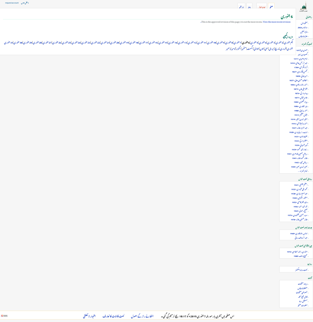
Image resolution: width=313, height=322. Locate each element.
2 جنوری (279, 42)
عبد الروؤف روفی (301, 237)
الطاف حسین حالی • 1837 (298, 80)
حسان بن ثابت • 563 (300, 49)
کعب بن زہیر (302, 54)
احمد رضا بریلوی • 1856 (299, 84)
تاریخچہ (241, 6)
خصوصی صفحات (301, 292)
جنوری (290, 48)
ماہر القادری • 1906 (300, 105)
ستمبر (243, 48)
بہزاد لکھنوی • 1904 (300, 101)
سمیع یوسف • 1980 (300, 255)
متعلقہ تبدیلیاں (302, 287)
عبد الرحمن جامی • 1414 (298, 62)
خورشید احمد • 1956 (300, 206)
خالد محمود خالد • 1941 (299, 157)
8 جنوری (229, 42)
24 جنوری (76, 42)
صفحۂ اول (304, 22)
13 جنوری (182, 42)
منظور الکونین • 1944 (299, 197)
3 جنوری (271, 42)
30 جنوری (17, 42)
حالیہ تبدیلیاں (303, 35)
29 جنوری (27, 42)
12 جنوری (192, 42)
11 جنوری (201, 42)
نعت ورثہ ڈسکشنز (301, 269)
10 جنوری (211, 42)
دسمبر (228, 48)
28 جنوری (37, 42)
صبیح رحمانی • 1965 (300, 210)
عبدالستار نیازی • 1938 (299, 193)
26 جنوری (56, 42)
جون (261, 48)
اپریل (271, 48)
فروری (283, 48)
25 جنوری (66, 42)
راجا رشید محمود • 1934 (299, 149)
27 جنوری (46, 42)
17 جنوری (143, 42)
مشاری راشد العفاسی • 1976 (297, 251)
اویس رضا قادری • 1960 (298, 233)
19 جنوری (124, 42)
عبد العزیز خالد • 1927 (299, 127)
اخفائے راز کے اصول (142, 315)
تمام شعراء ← (302, 170)
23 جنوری (85, 42)
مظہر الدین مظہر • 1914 (299, 118)
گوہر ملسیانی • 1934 (301, 144)
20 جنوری (114, 42)
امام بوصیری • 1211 (300, 58)
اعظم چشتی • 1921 (300, 184)
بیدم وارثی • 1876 (301, 93)
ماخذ (249, 6)
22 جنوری (95, 42)
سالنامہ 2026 (302, 27)
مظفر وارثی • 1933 (300, 140)
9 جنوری (220, 42)
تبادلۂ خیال (261, 6)
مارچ (277, 48)
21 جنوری (105, 42)
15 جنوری (163, 42)
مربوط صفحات (302, 283)
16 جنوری (153, 42)
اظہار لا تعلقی (89, 315)
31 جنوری (8, 42)
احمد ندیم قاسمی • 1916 (299, 123)
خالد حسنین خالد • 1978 (299, 219)
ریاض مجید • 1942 (300, 162)
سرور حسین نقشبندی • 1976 (297, 214)
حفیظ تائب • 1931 (300, 136)
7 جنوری (237, 42)
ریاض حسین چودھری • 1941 (297, 153)
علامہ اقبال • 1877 (301, 97)
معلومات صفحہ (302, 305)
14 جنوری (172, 42)
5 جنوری (254, 42)
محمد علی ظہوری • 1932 (299, 188)
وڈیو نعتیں (303, 31)
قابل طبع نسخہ (302, 296)
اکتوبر (238, 48)
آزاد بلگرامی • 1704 (300, 67)
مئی (266, 48)
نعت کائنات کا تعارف (113, 315)
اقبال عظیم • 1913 (300, 114)
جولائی (256, 48)
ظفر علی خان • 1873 (300, 88)
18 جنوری (133, 42)
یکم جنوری (288, 42)
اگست (250, 48)
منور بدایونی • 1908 (300, 110)
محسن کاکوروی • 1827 (299, 71)
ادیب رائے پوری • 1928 (298, 131)
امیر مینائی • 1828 (301, 75)
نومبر (233, 48)
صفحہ (271, 6)
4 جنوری (262, 42)
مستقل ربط (303, 300)
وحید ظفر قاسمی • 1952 (299, 201)
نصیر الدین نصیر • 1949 (299, 166)
